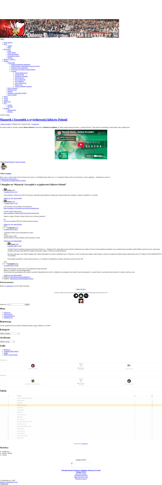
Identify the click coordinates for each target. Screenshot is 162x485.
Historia (6, 61)
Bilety (9, 47)
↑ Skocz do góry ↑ (81, 289)
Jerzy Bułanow (19, 81)
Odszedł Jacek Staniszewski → (9, 179)
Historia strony (12, 110)
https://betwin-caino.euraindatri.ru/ (20, 277)
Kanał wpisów (8, 314)
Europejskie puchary (14, 56)
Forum (6, 98)
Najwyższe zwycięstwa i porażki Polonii (23, 69)
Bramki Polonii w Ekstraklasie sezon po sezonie (25, 66)
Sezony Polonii (12, 95)
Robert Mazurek (9, 162)
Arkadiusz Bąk (19, 74)
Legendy (13, 71)
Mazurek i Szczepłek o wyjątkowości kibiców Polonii (33, 119)
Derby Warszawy (13, 88)
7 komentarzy (35, 124)
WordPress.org (8, 317)
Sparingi (10, 57)
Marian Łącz (18, 85)
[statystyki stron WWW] (78, 460)
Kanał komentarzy (9, 316)
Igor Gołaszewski (20, 79)
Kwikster (5, 124)
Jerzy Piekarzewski (20, 83)
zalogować (10, 286)
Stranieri (10, 91)
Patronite (10, 106)
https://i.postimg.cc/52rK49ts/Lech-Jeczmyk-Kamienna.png (21, 208)
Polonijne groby (12, 90)
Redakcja (6, 108)
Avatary (10, 105)
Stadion (10, 46)
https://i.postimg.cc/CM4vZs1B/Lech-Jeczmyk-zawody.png (21, 213)
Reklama (10, 112)
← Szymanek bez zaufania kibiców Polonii (13, 180)
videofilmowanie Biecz (81, 475)
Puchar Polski (12, 52)
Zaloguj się (7, 312)
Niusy (8, 115)
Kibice (6, 96)
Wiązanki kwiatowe (81, 479)
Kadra (9, 51)
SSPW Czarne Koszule (11, 355)
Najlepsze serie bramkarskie (19, 68)
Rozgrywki (7, 49)
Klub (5, 44)
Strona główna (8, 42)
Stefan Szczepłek (20, 162)
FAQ (5, 103)
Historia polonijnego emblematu (20, 64)
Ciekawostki (11, 63)
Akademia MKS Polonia (11, 351)
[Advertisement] (56, 9)
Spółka (6, 353)
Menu (2, 39)
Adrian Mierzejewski (21, 73)
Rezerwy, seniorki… (10, 59)
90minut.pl (7, 349)
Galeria (6, 100)
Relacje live (7, 101)
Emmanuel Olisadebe (21, 76)
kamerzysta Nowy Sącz (81, 477)
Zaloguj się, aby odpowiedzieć (13, 198)
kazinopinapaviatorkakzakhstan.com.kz (21, 278)
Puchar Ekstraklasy (13, 54)
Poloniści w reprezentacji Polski (17, 93)
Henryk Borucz (19, 78)
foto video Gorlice (81, 473)
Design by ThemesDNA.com (8, 482)
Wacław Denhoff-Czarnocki (23, 86)
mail (35, 325)
